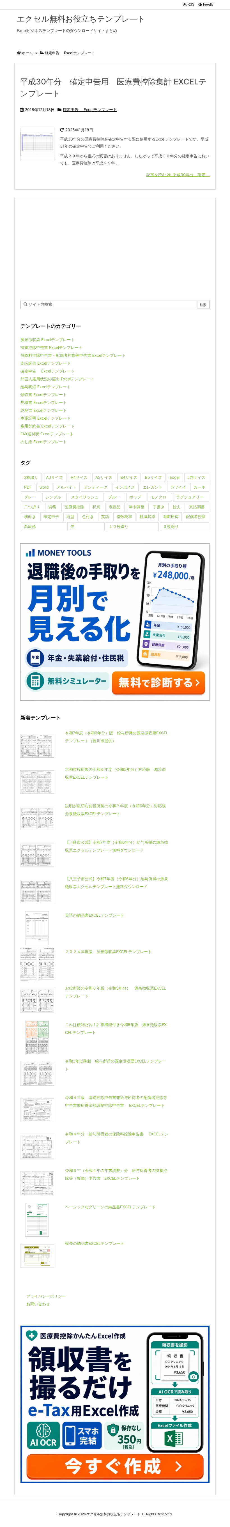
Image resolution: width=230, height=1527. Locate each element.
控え (177, 506)
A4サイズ (79, 477)
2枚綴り (31, 477)
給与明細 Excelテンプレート (45, 386)
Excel (175, 477)
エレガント (152, 487)
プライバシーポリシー (46, 1296)
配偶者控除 (196, 516)
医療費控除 (74, 506)
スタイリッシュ (84, 497)
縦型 (70, 516)
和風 (96, 506)
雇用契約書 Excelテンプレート (47, 426)
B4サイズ (128, 477)
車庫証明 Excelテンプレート (45, 418)
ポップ (135, 497)
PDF (28, 487)
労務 (52, 506)
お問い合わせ (38, 1303)
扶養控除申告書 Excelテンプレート (51, 347)
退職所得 (171, 516)
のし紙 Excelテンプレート (43, 441)
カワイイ (178, 487)
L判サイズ (196, 477)
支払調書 (197, 506)
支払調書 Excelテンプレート (45, 363)
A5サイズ (103, 477)
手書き (159, 506)
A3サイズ (54, 477)
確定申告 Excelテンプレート (90, 109)
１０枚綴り (118, 526)
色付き (88, 516)
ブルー (114, 497)
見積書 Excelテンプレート (43, 402)
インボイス (125, 487)
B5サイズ (153, 477)
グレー (30, 497)
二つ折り (32, 506)
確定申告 (51, 516)
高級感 (30, 526)
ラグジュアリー (190, 497)
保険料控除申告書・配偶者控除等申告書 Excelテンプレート (73, 355)
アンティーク (95, 487)
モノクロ (158, 497)
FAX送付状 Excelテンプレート (47, 433)
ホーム (27, 52)
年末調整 (136, 506)
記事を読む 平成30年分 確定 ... (178, 174)
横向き (30, 516)
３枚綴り (171, 526)
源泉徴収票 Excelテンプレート (47, 339)
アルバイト (66, 487)
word (44, 487)
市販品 (114, 506)
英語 (105, 516)
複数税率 (124, 516)
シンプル (53, 497)
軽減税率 (147, 516)
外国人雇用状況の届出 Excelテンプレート (57, 378)
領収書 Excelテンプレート (43, 394)
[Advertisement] (115, 249)
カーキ (199, 487)
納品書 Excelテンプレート (43, 410)
